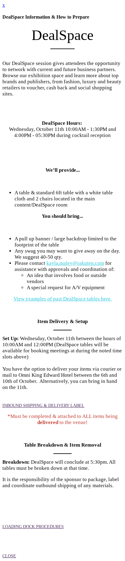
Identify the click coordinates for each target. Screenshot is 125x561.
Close (9, 556)
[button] (43, 405)
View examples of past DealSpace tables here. (63, 299)
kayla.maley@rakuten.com (75, 263)
